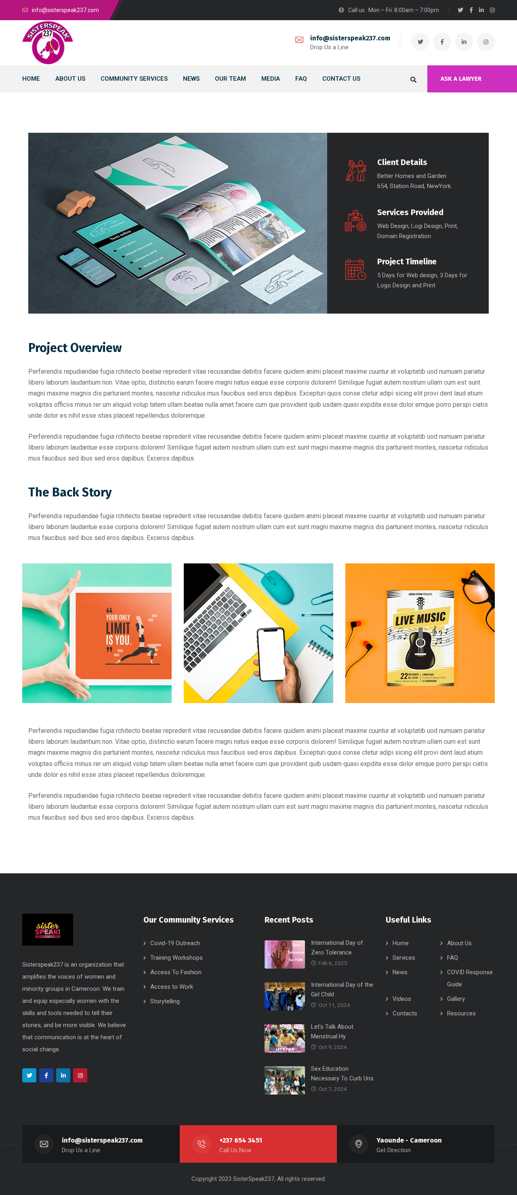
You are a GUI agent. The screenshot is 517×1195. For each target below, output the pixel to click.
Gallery (456, 998)
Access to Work (171, 986)
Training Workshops (176, 957)
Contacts (405, 1013)
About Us (459, 943)
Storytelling (165, 1001)
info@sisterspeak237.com (350, 38)
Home (401, 943)
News (400, 972)
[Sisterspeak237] (47, 42)
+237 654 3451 (240, 1140)
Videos (402, 998)
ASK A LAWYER (461, 78)
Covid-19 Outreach (175, 943)
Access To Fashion (176, 972)
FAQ (452, 957)
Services (404, 957)
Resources (461, 1013)
